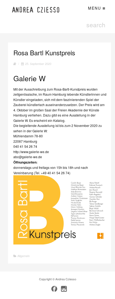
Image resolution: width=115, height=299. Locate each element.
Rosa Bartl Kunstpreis (44, 52)
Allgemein (23, 256)
